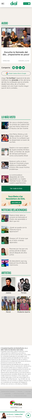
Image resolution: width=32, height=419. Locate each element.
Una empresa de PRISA (16, 403)
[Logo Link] (13, 3)
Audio (4, 23)
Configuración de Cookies (20, 395)
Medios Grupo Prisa (16, 407)
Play (28, 415)
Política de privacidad (19, 393)
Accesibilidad (7, 393)
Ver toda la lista (16, 188)
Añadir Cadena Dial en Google (17, 73)
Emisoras (20, 391)
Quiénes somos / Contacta (7, 391)
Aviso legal (28, 391)
